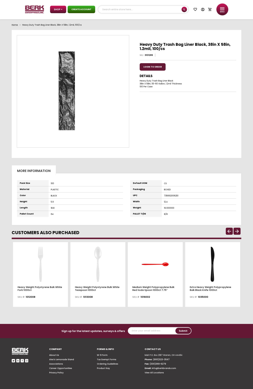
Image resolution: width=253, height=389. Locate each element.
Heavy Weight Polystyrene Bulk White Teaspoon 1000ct (97, 288)
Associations (56, 363)
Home (15, 24)
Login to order (152, 66)
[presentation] (237, 231)
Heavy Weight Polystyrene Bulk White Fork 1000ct (40, 288)
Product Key (103, 368)
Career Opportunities (60, 368)
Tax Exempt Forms (106, 359)
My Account (203, 9)
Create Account (81, 9)
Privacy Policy (56, 372)
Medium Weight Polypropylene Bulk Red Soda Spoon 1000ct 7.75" (153, 288)
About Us (54, 355)
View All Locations (154, 372)
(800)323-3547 (161, 359)
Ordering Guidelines (107, 363)
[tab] (34, 170)
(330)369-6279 (158, 363)
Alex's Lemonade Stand (61, 359)
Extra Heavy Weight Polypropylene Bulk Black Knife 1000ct (210, 288)
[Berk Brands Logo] (34, 9)
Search (184, 9)
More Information (34, 171)
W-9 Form (102, 355)
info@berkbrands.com (164, 368)
